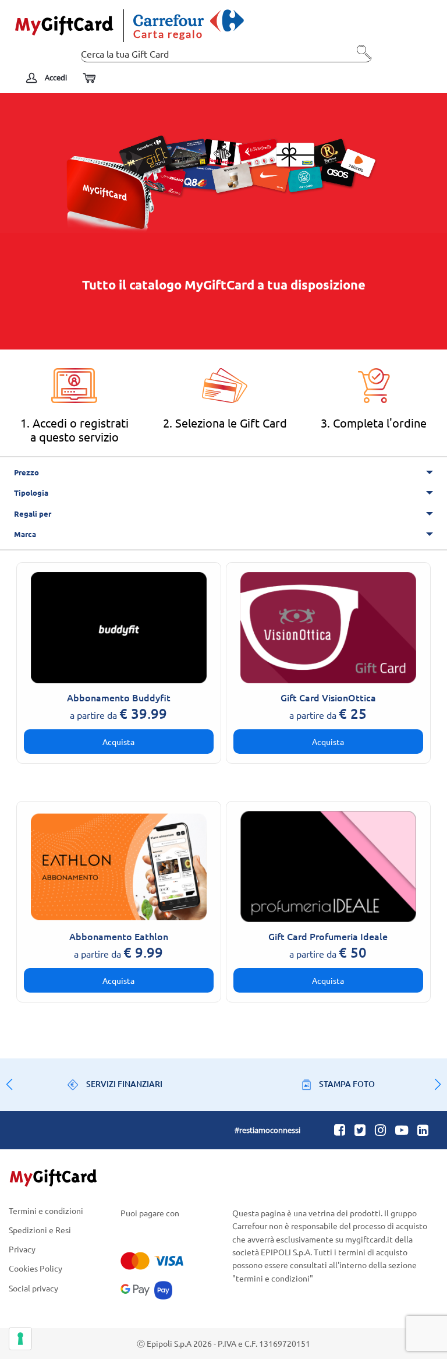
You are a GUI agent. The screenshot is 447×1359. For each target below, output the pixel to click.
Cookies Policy (35, 1268)
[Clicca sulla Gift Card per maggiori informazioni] (119, 626)
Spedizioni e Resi (40, 1229)
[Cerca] (360, 56)
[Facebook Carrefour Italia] (339, 1129)
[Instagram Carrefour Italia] (380, 1129)
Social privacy (33, 1288)
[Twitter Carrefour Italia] (360, 1129)
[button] (437, 1084)
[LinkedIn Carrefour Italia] (422, 1129)
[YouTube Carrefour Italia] (401, 1129)
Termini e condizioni (46, 1211)
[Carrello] (88, 78)
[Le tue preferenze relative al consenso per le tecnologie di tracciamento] (20, 1339)
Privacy (22, 1249)
